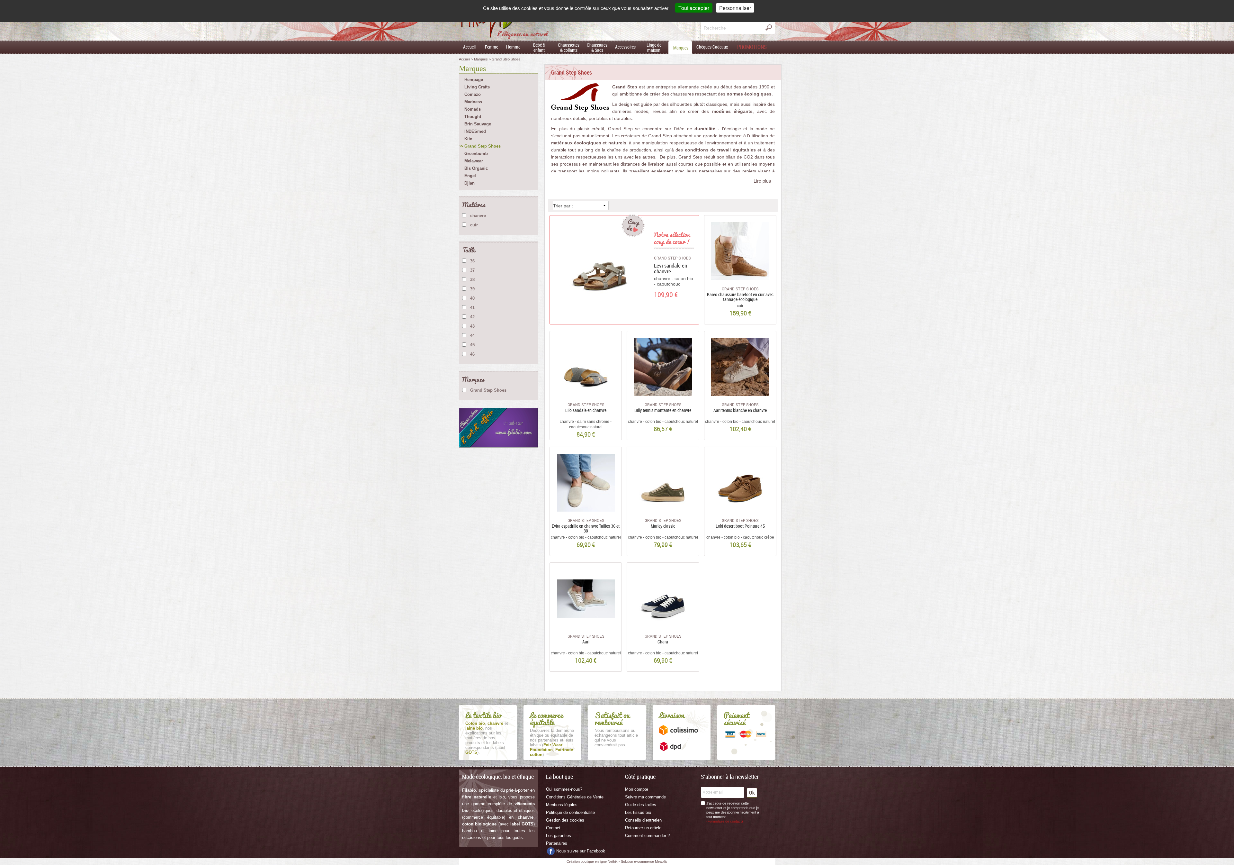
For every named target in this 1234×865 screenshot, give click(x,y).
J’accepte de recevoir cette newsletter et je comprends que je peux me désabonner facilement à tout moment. (732, 812)
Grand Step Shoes (482, 146)
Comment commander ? (647, 835)
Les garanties (558, 835)
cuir (474, 225)
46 (472, 354)
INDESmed (475, 131)
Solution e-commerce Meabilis (644, 861)
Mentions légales (561, 804)
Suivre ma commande (645, 797)
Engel (470, 175)
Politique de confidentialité (570, 812)
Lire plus (762, 181)
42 (472, 316)
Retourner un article (643, 827)
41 (472, 307)
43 (472, 326)
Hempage (473, 79)
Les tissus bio (638, 812)
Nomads (472, 109)
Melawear (473, 161)
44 (472, 335)
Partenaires (556, 843)
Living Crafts (477, 87)
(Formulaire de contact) (724, 821)
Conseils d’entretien (643, 820)
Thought (472, 116)
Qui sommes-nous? (564, 789)
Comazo (472, 94)
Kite (468, 138)
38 (472, 279)
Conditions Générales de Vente (575, 797)
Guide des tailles (640, 804)
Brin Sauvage (477, 124)
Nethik (613, 861)
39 (472, 289)
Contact (553, 827)
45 (472, 344)
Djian (469, 183)
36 (472, 261)
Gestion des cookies (565, 820)
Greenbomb (476, 153)
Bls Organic (476, 168)
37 (472, 270)
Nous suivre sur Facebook (580, 851)
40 (472, 298)
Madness (473, 101)
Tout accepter (693, 8)
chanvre (478, 215)
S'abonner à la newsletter (730, 776)
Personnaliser (735, 8)
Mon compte (636, 789)
